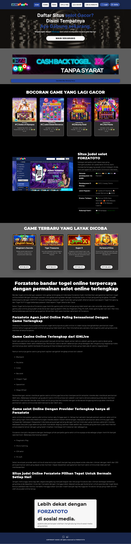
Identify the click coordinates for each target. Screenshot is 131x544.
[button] (17, 64)
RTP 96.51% (24, 267)
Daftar (116, 5)
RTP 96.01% (51, 267)
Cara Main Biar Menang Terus (65, 80)
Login (106, 5)
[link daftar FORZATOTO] (19, 4)
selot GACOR (77, 5)
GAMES (45, 5)
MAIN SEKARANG (65, 38)
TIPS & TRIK (64, 5)
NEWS (54, 5)
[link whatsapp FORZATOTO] (63, 537)
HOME (37, 5)
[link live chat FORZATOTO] (67, 537)
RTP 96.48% (106, 267)
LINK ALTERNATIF (91, 5)
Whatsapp (55, 32)
